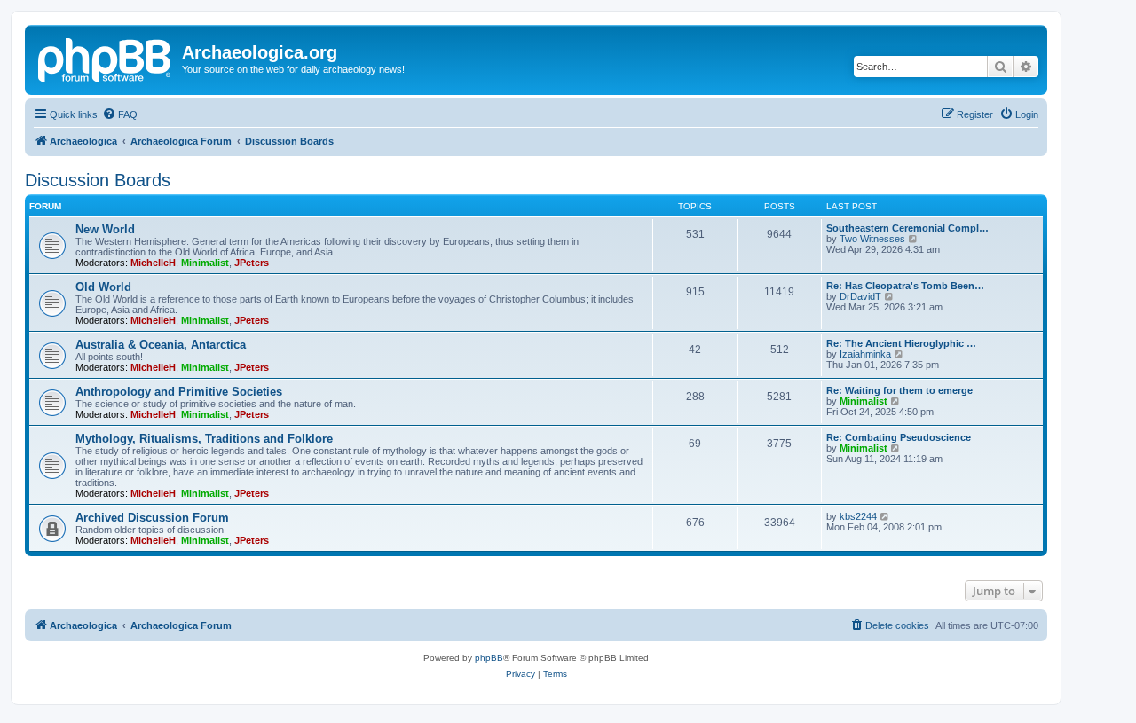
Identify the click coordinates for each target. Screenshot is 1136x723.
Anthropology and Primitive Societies (178, 391)
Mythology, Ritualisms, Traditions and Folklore (204, 438)
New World (105, 229)
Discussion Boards (97, 180)
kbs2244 (858, 516)
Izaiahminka (865, 354)
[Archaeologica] (105, 57)
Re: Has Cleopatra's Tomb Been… (905, 285)
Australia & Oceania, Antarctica (160, 344)
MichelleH (153, 262)
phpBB (489, 658)
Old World (103, 287)
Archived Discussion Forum (152, 517)
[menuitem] (120, 114)
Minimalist (205, 262)
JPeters (251, 262)
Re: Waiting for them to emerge (899, 390)
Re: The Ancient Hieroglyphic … (901, 343)
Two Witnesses (872, 238)
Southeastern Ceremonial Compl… (907, 228)
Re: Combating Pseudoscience (898, 437)
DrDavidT (860, 296)
